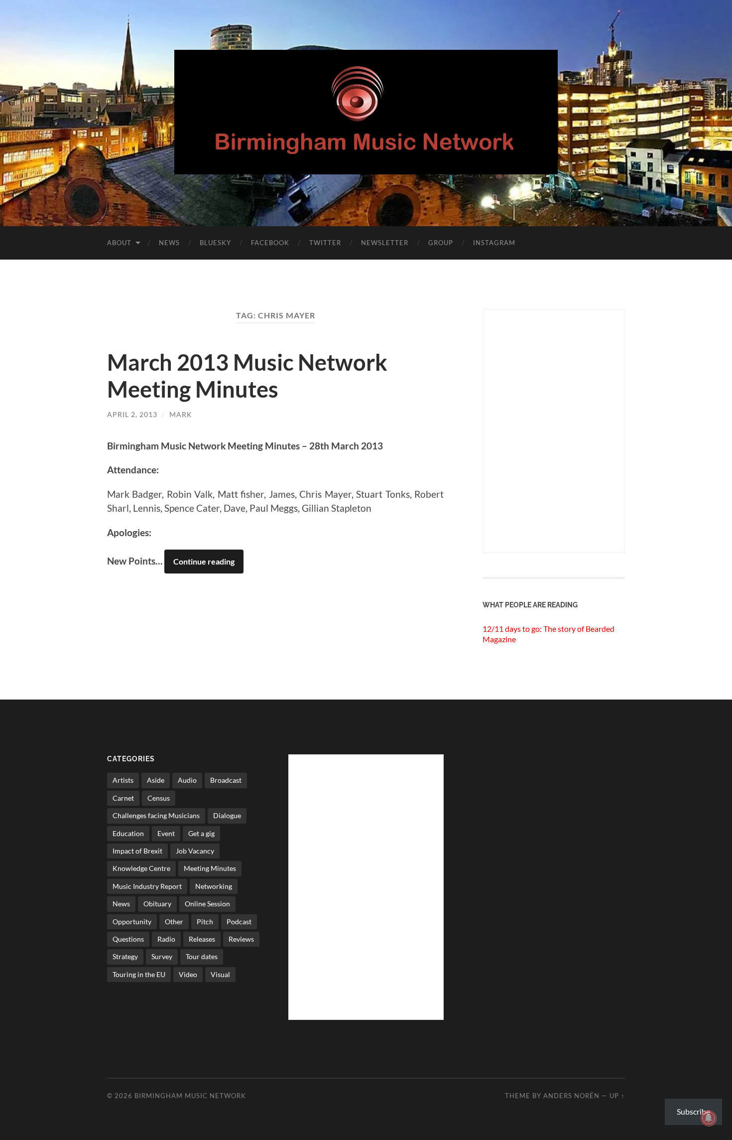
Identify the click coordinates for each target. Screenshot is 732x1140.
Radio (166, 939)
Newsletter (384, 243)
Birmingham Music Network (190, 1096)
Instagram (494, 243)
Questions (128, 939)
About (119, 243)
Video (188, 974)
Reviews (241, 939)
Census (158, 798)
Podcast (239, 921)
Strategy (125, 956)
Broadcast (226, 780)
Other (174, 921)
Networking (213, 886)
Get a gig (201, 833)
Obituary (157, 903)
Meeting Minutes (210, 868)
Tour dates (202, 956)
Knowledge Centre (141, 868)
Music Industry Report (147, 886)
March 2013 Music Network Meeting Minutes (247, 376)
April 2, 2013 (132, 414)
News (169, 243)
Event (166, 833)
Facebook (270, 243)
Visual (220, 974)
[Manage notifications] (709, 1118)
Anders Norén (571, 1096)
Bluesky (215, 243)
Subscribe (693, 1111)
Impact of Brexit (137, 851)
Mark (180, 414)
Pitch (205, 921)
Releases (202, 939)
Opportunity (132, 921)
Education (128, 833)
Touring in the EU (139, 974)
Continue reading (204, 561)
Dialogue (227, 815)
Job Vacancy (195, 851)
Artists (123, 780)
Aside (155, 780)
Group (440, 243)
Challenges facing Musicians (156, 815)
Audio (187, 780)
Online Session (207, 903)
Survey (161, 956)
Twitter (325, 243)
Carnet (123, 798)
